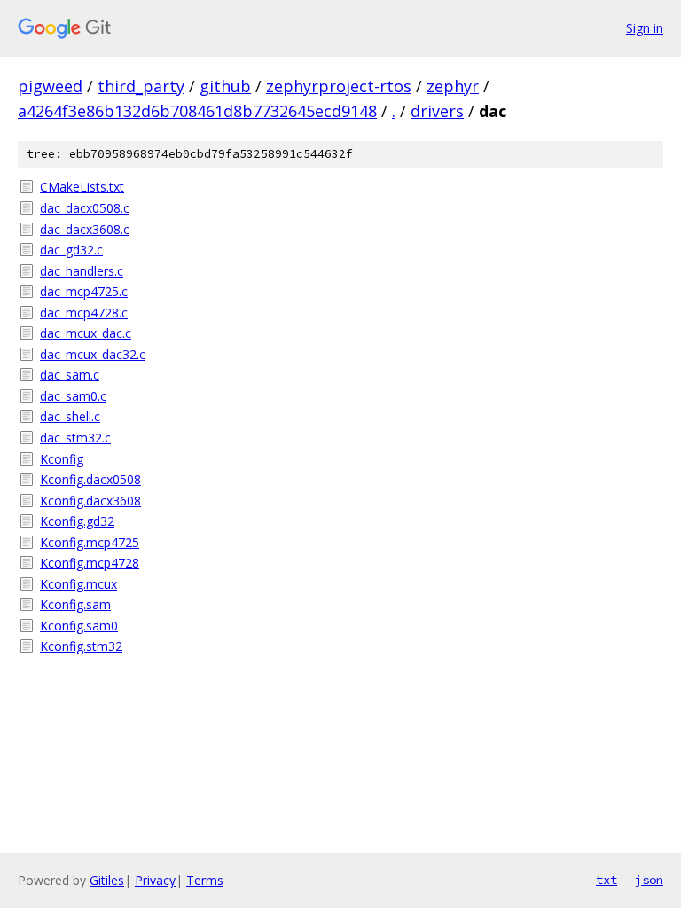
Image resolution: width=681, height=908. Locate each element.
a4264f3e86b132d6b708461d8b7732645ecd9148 (197, 110)
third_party (141, 86)
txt (606, 880)
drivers (437, 110)
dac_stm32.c (75, 437)
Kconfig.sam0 (79, 625)
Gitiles (107, 880)
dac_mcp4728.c (84, 312)
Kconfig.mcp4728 (89, 562)
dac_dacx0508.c (84, 208)
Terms (204, 880)
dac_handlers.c (81, 270)
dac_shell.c (70, 416)
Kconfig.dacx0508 (90, 479)
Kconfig (61, 458)
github (225, 86)
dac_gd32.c (71, 249)
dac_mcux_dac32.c (92, 354)
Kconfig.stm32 (81, 646)
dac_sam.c (69, 374)
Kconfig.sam (75, 604)
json (649, 880)
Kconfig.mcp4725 (89, 542)
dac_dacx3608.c (84, 229)
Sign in (644, 28)
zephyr (453, 86)
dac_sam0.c (73, 395)
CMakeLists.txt (82, 186)
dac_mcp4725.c (84, 291)
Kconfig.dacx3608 (90, 500)
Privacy (155, 880)
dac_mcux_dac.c (85, 333)
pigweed (50, 86)
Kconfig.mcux (78, 583)
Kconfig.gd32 (77, 521)
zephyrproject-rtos (338, 86)
